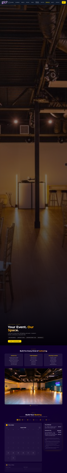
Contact (58, 2)
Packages (35, 419)
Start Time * (8, 467)
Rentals (47, 2)
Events (22, 2)
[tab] (29, 405)
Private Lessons (37, 2)
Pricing (27, 2)
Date (18, 419)
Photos (42, 2)
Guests (29, 419)
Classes (12, 2)
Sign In (64, 2)
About (52, 2)
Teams (32, 2)
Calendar (17, 2)
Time (23, 419)
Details (42, 419)
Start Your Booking (15, 341)
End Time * (26, 467)
